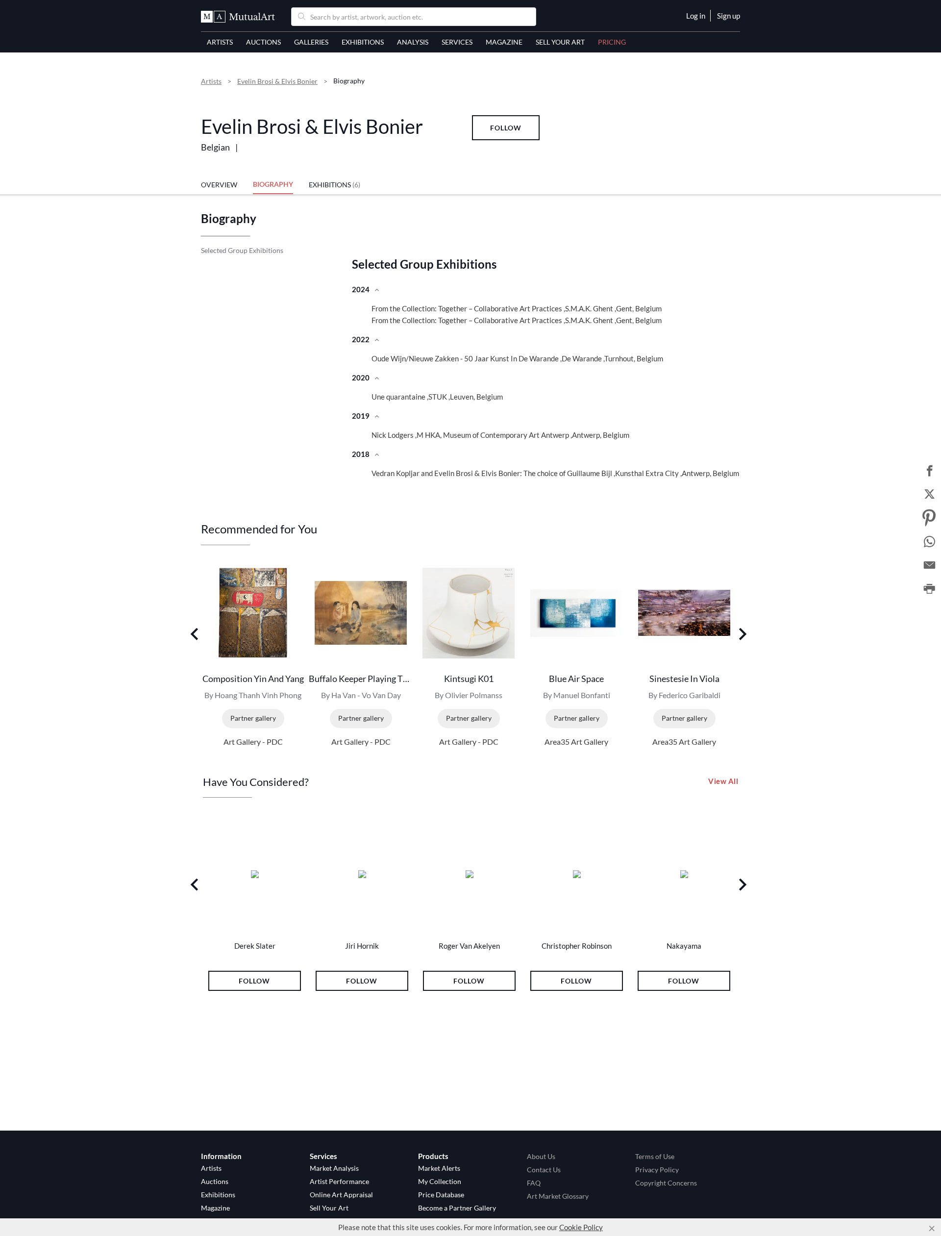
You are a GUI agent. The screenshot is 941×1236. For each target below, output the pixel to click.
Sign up (728, 15)
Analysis (412, 42)
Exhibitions (363, 42)
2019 (361, 415)
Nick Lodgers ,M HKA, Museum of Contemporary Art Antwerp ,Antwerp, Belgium (500, 434)
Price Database (441, 1194)
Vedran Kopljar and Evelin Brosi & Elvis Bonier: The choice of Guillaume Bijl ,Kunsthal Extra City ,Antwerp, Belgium (555, 473)
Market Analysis (334, 1168)
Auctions (263, 42)
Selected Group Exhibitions (242, 250)
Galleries (311, 42)
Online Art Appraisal (341, 1194)
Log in (695, 15)
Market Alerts (439, 1168)
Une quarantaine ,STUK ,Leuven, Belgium (437, 396)
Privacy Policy (657, 1169)
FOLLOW (505, 128)
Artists (220, 42)
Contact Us (544, 1169)
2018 (361, 454)
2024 (361, 289)
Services (457, 42)
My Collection (439, 1181)
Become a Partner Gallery (457, 1208)
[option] (255, 654)
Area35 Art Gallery (576, 741)
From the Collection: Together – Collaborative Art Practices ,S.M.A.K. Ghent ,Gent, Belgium (516, 308)
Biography (273, 184)
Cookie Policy (581, 1227)
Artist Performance (339, 1181)
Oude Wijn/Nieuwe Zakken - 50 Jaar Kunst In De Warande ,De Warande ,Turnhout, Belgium (517, 358)
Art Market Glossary (558, 1196)
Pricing (612, 42)
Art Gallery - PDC (253, 741)
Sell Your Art (560, 42)
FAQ (534, 1183)
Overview (219, 184)
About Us (541, 1156)
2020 (361, 377)
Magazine (504, 42)
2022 (361, 339)
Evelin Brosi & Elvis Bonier (277, 81)
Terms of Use (654, 1156)
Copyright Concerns (666, 1183)
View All (723, 781)
